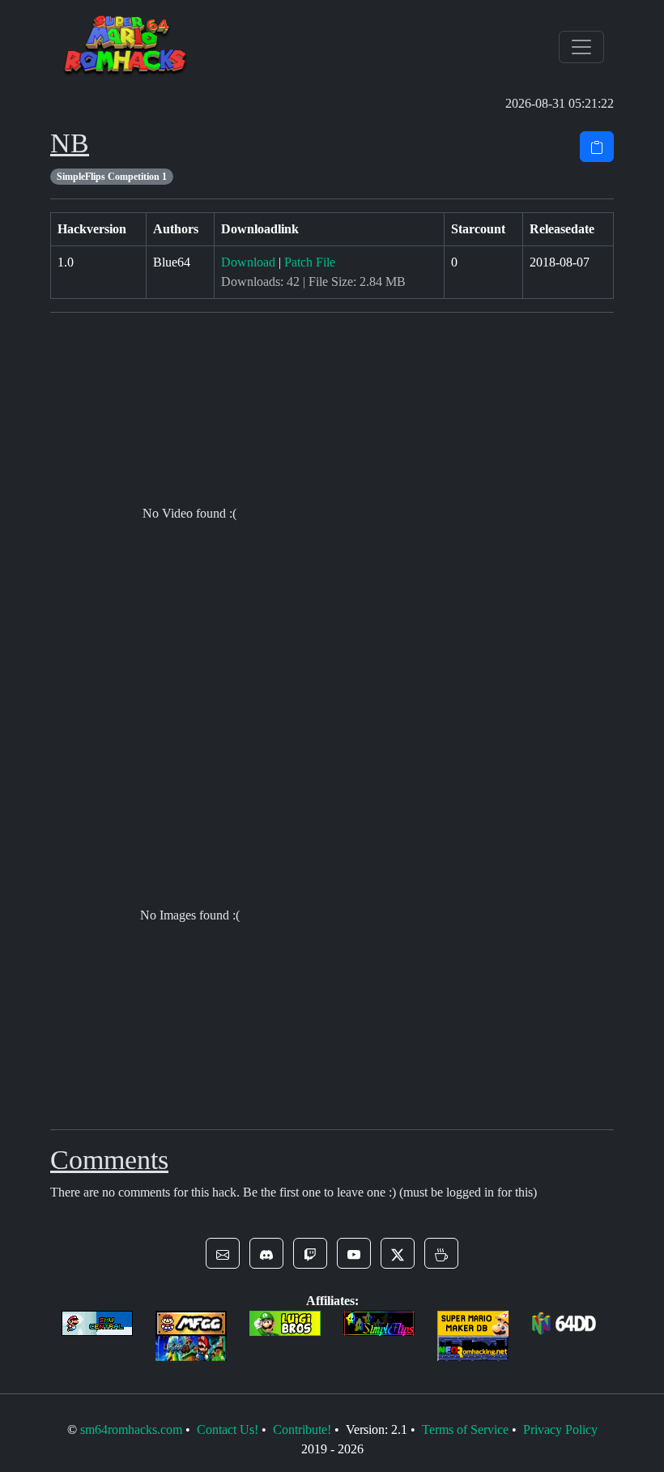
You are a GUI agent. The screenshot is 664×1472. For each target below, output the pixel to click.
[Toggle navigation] (581, 47)
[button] (223, 1253)
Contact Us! (227, 1429)
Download (248, 262)
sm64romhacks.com (131, 1429)
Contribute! (302, 1429)
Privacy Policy (560, 1429)
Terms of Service (465, 1429)
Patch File (309, 262)
